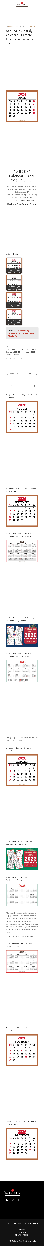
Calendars (32, 26)
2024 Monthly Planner (22, 352)
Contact (22, 1232)
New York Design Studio (27, 1241)
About (22, 1229)
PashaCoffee (13, 26)
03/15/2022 (23, 26)
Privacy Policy (22, 1235)
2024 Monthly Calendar (16, 349)
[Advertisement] (22, 67)
